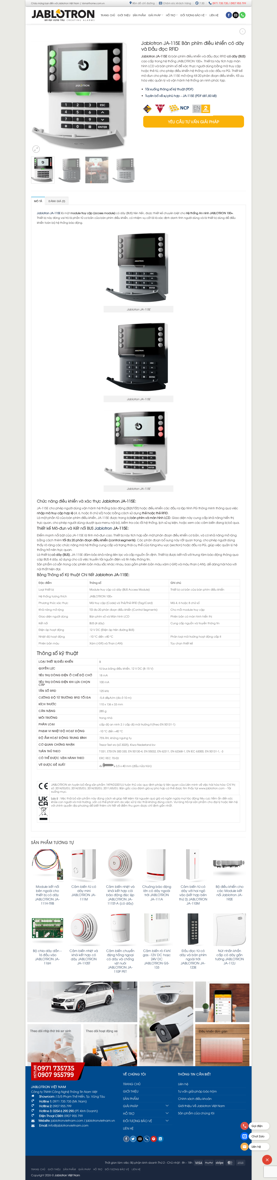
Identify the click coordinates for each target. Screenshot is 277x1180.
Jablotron (103, 527)
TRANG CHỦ (108, 15)
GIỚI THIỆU (124, 15)
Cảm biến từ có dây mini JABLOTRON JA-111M (83, 892)
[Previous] (37, 95)
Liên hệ (183, 1084)
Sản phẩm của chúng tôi (196, 1113)
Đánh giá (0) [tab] (57, 201)
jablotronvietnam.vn (100, 1120)
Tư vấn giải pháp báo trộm (197, 1091)
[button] (36, 149)
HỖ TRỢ (170, 15)
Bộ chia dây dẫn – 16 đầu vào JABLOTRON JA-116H (47, 957)
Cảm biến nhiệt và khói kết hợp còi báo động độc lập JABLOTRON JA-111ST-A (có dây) (120, 894)
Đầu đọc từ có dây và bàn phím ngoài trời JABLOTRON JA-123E (193, 959)
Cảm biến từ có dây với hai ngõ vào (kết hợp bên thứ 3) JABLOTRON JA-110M (193, 894)
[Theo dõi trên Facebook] (229, 15)
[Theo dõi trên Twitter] (133, 1139)
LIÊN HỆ (214, 15)
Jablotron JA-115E (48, 213)
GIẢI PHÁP (154, 15)
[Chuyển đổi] (167, 1106)
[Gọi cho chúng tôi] (242, 15)
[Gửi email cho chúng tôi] (236, 15)
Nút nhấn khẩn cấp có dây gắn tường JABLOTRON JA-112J (229, 957)
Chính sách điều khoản (195, 1098)
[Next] (128, 95)
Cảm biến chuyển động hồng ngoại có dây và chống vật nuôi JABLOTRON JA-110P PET (120, 961)
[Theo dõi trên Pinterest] (154, 1139)
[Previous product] (242, 31)
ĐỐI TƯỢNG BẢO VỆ (192, 15)
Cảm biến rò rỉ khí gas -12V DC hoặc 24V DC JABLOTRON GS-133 (157, 959)
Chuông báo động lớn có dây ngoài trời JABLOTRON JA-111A (156, 892)
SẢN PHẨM (139, 15)
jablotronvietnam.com (66, 1120)
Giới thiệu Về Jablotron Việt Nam (201, 1106)
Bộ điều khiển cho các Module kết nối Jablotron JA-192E (229, 892)
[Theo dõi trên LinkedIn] (160, 1139)
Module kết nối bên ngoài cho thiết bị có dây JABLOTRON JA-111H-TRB (47, 894)
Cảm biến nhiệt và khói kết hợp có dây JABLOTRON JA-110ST (84, 957)
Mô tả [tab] (38, 201)
